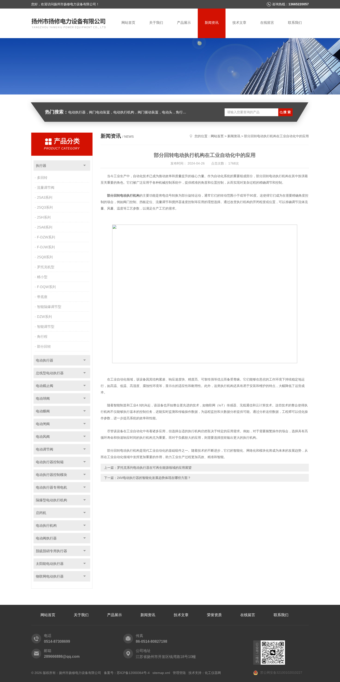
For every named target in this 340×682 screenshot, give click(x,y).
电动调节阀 (44, 449)
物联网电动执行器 (50, 576)
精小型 (42, 277)
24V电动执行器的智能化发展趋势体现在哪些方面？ (154, 478)
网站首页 (128, 22)
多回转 (42, 178)
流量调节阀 (45, 187)
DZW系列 (44, 317)
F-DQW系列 (46, 287)
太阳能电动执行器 (50, 564)
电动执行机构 (46, 525)
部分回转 (44, 346)
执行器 (41, 165)
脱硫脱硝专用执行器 (51, 551)
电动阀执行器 (46, 538)
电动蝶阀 (43, 411)
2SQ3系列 (45, 207)
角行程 (42, 336)
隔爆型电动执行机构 (51, 500)
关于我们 (156, 22)
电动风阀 (43, 436)
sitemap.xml (161, 673)
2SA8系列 (44, 227)
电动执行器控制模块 (51, 475)
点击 (84, 165)
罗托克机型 (45, 267)
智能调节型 (45, 327)
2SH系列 (44, 217)
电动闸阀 (43, 424)
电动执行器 (44, 360)
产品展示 (184, 22)
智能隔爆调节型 (49, 307)
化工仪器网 (213, 673)
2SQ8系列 (45, 257)
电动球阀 (43, 398)
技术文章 (239, 22)
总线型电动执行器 (50, 373)
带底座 (42, 297)
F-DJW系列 (46, 247)
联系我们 (295, 22)
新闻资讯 (212, 22)
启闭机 (41, 513)
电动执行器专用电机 (51, 487)
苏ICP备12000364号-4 (133, 673)
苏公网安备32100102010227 (280, 672)
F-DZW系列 (46, 237)
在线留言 (267, 22)
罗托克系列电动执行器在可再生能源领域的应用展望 (154, 467)
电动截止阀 (44, 386)
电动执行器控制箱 (50, 462)
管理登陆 (179, 673)
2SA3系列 (44, 197)
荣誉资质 (214, 615)
